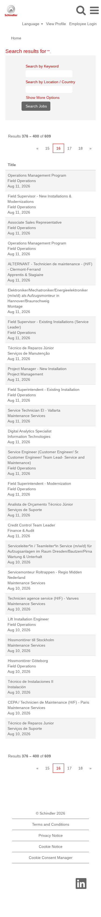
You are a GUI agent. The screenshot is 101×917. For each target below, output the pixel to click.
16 (58, 148)
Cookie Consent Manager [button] (50, 857)
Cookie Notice (50, 846)
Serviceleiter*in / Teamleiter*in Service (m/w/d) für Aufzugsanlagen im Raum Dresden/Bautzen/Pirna (50, 548)
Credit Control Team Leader (31, 525)
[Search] (81, 10)
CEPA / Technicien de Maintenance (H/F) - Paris (48, 702)
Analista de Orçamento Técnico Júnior (40, 504)
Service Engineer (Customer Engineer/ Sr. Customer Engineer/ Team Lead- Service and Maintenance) (46, 457)
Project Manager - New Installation (37, 369)
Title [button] (12, 165)
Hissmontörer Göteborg (28, 661)
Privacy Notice (51, 835)
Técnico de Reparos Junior (31, 723)
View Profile (56, 24)
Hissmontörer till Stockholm (31, 640)
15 (47, 148)
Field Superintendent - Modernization (39, 483)
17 (69, 148)
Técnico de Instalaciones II (30, 681)
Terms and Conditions (50, 824)
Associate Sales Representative (35, 222)
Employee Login (83, 24)
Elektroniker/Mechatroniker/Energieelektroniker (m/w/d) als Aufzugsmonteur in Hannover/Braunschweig (48, 295)
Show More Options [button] (43, 97)
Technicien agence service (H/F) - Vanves (43, 598)
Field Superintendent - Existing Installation (43, 389)
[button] (94, 10)
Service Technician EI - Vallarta (34, 410)
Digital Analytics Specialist (29, 431)
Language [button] (31, 24)
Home (16, 38)
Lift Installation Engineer (28, 619)
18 (80, 148)
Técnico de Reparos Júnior (31, 348)
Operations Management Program (37, 175)
